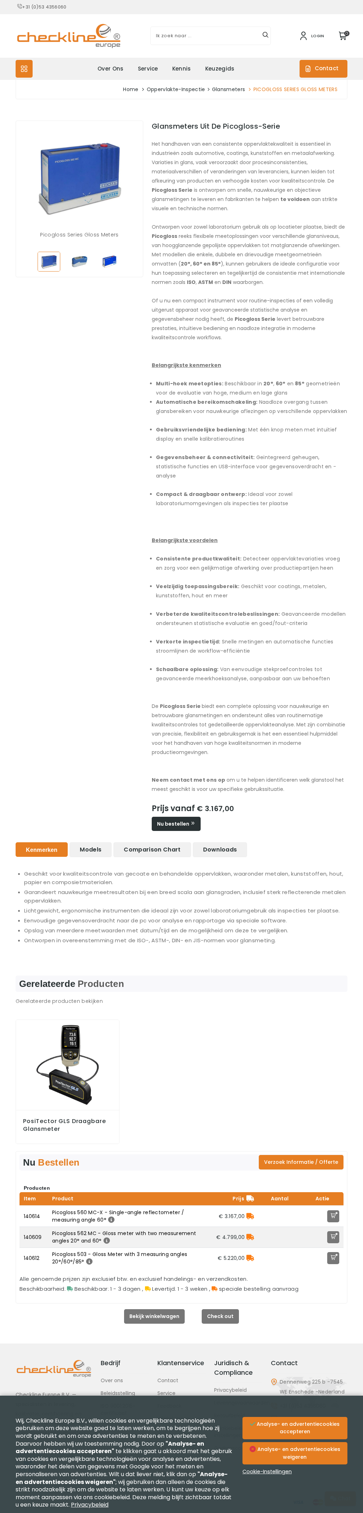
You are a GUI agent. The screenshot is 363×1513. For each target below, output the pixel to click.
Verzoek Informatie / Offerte (301, 1162)
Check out (220, 1316)
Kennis (181, 68)
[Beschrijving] (110, 1219)
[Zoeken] (265, 35)
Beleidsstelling (118, 1393)
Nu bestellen (173, 823)
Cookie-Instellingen (267, 1471)
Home (130, 89)
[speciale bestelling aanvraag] (250, 1216)
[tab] (42, 849)
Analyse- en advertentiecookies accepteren (297, 1427)
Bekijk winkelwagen (154, 1316)
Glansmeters (228, 89)
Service (148, 68)
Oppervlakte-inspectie (176, 89)
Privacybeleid (230, 1390)
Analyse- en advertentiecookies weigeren (298, 1453)
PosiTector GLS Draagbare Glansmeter (64, 1125)
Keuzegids (220, 68)
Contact (327, 68)
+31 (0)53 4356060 (44, 7)
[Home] (54, 1374)
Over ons (110, 68)
